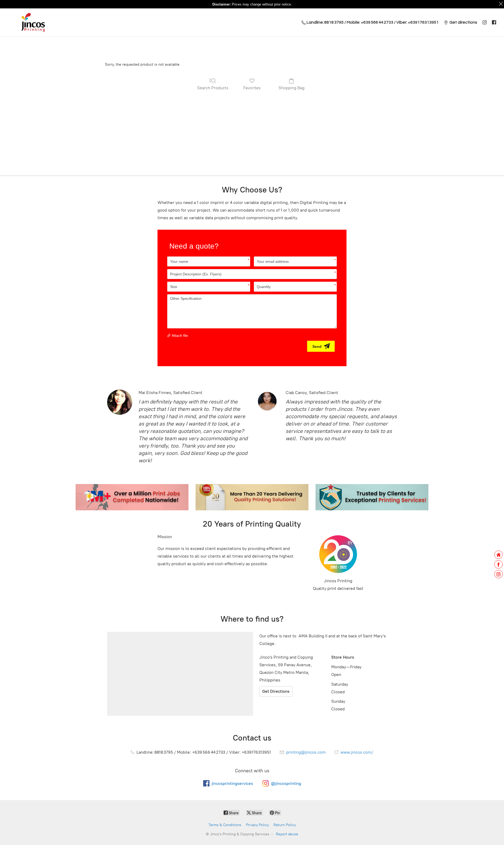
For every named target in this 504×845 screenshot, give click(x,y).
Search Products (212, 87)
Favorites (252, 87)
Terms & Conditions (224, 825)
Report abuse (287, 834)
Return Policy (285, 825)
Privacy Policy (257, 825)
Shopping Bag (291, 87)
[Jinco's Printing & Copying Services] (33, 22)
